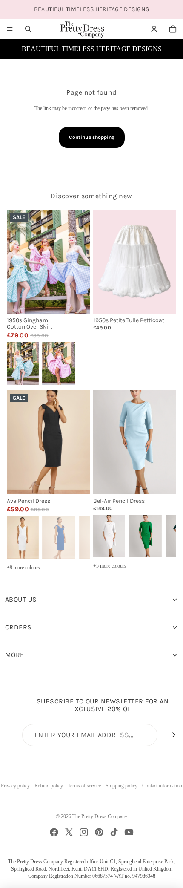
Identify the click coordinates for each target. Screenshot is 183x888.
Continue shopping (91, 137)
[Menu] (10, 29)
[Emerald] (145, 535)
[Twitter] (69, 832)
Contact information (162, 786)
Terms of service (84, 786)
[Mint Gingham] (22, 363)
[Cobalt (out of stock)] (58, 536)
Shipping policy (121, 786)
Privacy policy (15, 786)
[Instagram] (84, 832)
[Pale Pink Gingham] (58, 363)
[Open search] (28, 29)
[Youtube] (129, 832)
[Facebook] (54, 832)
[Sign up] (172, 735)
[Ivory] (22, 536)
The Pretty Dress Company (99, 816)
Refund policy (48, 786)
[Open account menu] (154, 29)
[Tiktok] (114, 832)
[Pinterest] (99, 832)
